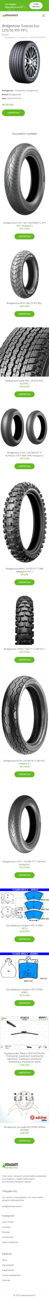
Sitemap (6, 1280)
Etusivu (5, 34)
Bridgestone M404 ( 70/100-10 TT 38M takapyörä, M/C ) (24, 570)
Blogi (4, 1260)
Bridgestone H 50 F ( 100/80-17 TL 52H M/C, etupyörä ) (24, 863)
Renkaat (6, 1232)
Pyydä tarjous (36, 5)
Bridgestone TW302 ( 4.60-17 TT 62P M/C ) (24, 649)
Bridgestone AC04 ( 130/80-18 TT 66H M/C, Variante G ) (25, 762)
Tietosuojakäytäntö (11, 1275)
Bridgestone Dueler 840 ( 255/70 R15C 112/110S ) (25, 382)
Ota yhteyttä (8, 1265)
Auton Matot (8, 1222)
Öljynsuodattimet (10, 1242)
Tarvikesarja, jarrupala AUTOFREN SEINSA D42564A (24, 1128)
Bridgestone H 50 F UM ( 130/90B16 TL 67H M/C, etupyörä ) (24, 224)
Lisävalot (6, 1227)
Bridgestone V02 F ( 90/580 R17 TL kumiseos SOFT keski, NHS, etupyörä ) (24, 454)
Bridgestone (32, 90)
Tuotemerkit (20, 90)
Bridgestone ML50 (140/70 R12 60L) (24, 303)
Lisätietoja (13, 112)
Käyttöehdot (8, 1270)
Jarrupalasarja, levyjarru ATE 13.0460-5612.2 (24, 927)
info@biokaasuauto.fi (12, 1206)
